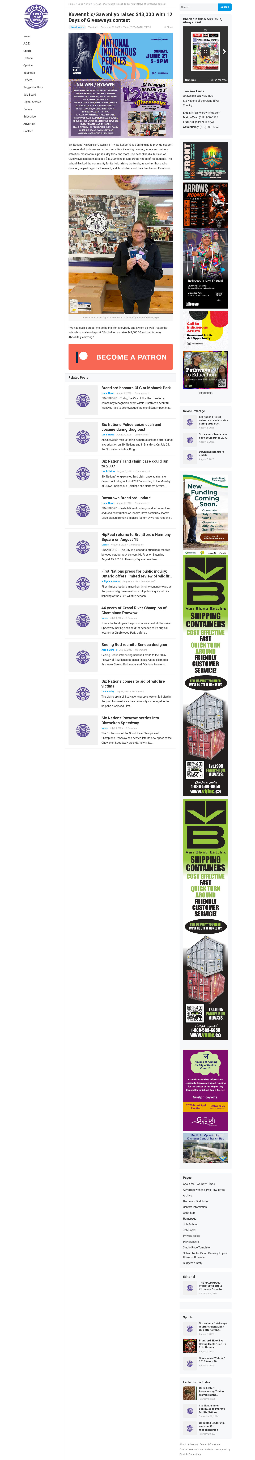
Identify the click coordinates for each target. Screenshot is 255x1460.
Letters (27, 80)
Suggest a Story (33, 87)
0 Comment (131, 618)
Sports (27, 50)
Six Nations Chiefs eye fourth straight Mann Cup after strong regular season (213, 1327)
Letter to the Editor (196, 1382)
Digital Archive (32, 102)
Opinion (28, 65)
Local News (84, 4)
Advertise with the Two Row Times (204, 1189)
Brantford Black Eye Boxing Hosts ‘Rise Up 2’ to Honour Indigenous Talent (212, 1344)
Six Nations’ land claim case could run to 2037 (213, 436)
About (183, 1444)
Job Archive (190, 1224)
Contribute (189, 1213)
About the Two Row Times (199, 1184)
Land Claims (108, 471)
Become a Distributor (196, 1201)
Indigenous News (110, 581)
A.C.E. (26, 43)
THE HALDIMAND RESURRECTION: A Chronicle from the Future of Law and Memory (210, 1286)
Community (107, 691)
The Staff (92, 27)
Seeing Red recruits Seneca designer (134, 644)
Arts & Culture (109, 650)
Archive (187, 1195)
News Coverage (194, 411)
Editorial (28, 58)
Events (105, 544)
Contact (28, 131)
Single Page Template (196, 1247)
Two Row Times (195, 1449)
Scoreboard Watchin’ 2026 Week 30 (212, 1360)
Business (29, 72)
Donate (27, 109)
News (27, 36)
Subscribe (29, 116)
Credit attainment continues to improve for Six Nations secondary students (212, 1409)
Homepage (189, 1218)
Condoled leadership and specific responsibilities (212, 1426)
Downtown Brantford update (126, 498)
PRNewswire (191, 1241)
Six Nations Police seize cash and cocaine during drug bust (213, 420)
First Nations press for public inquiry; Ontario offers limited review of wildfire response (136, 576)
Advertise (29, 124)
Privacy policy (191, 1235)
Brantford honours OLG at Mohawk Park (136, 388)
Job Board (29, 94)
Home (72, 4)
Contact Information (195, 1207)
